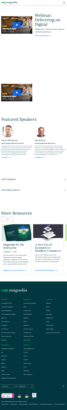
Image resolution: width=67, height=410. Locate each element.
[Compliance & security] (19, 394)
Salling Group (49, 318)
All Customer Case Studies (53, 332)
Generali (48, 310)
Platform (4, 299)
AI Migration (4, 325)
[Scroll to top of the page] (63, 386)
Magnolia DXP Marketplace (8, 378)
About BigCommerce (10, 190)
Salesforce (4, 356)
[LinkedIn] (7, 126)
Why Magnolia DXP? (6, 303)
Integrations (5, 345)
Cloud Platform (5, 321)
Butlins (48, 307)
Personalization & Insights (8, 314)
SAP (2, 352)
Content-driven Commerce (8, 332)
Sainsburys (49, 314)
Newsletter (26, 370)
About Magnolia (8, 179)
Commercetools (5, 374)
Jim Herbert (40, 140)
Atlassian (48, 303)
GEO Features (4, 329)
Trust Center (27, 340)
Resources (27, 299)
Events (25, 321)
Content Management (7, 307)
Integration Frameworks (7, 348)
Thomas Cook (49, 325)
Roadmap (3, 340)
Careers (26, 356)
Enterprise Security (6, 336)
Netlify (3, 370)
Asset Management (6, 310)
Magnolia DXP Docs (29, 336)
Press (25, 367)
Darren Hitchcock (9, 140)
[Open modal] (17, 25)
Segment (3, 367)
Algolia (3, 363)
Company (27, 345)
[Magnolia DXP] (9, 2)
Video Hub (26, 325)
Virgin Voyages (50, 329)
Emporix (3, 359)
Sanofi (47, 321)
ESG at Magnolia (28, 374)
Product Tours (27, 310)
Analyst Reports (28, 314)
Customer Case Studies (30, 303)
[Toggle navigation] (64, 2)
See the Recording (41, 35)
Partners (26, 359)
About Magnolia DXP (29, 348)
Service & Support (28, 329)
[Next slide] (11, 219)
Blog (25, 307)
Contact (26, 352)
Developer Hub (27, 332)
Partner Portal (27, 363)
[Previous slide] (3, 219)
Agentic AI (3, 318)
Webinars (26, 318)
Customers (49, 299)
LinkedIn (4, 157)
